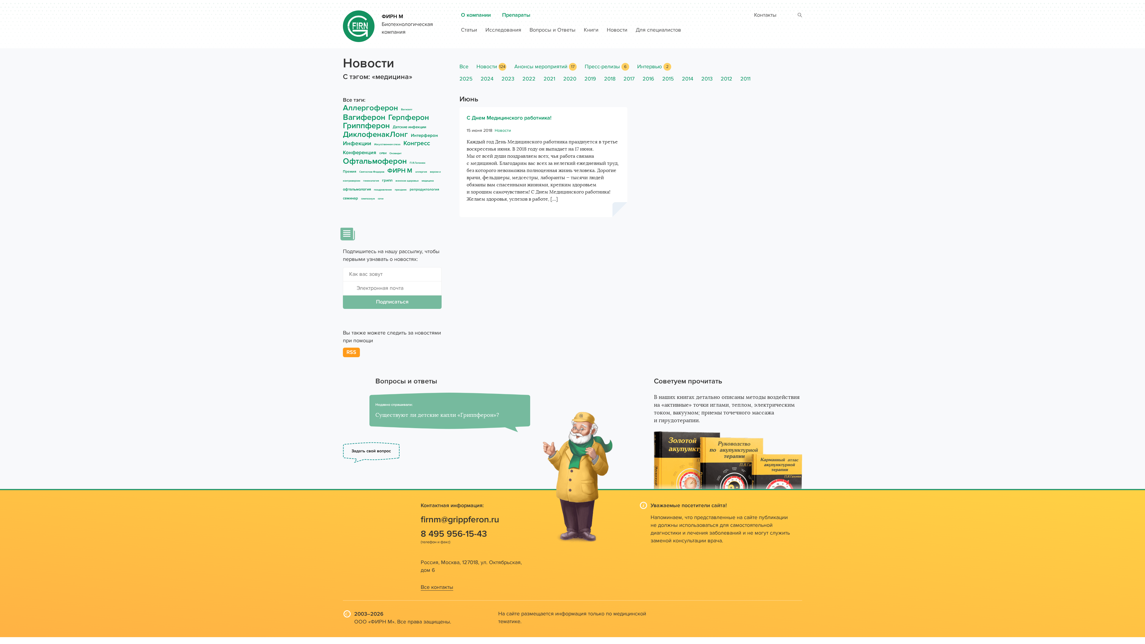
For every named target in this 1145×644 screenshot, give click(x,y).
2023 (508, 79)
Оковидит (395, 153)
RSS (351, 352)
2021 (549, 79)
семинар (350, 198)
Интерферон (424, 135)
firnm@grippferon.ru (460, 519)
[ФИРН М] (359, 24)
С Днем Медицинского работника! (509, 118)
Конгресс (416, 143)
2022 (529, 79)
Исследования (503, 30)
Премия (349, 171)
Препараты (516, 15)
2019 (590, 79)
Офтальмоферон (375, 161)
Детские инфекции (409, 127)
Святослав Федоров (371, 172)
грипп (387, 180)
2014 (687, 79)
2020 (569, 79)
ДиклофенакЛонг (375, 134)
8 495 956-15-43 (454, 534)
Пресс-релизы (602, 67)
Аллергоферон (370, 108)
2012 (726, 79)
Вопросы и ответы (406, 381)
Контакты (765, 15)
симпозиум (368, 198)
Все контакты (437, 587)
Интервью (649, 67)
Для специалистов (658, 30)
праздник (401, 189)
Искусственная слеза (387, 144)
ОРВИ (382, 153)
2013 (707, 79)
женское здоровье (407, 180)
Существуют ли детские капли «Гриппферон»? (437, 415)
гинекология (371, 180)
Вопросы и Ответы (552, 30)
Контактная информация (451, 505)
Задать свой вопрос (371, 450)
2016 (648, 79)
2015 (668, 79)
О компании (476, 15)
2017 (629, 79)
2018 (609, 79)
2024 (487, 79)
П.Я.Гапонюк (417, 163)
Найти (800, 15)
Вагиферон (364, 117)
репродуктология (424, 189)
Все (463, 67)
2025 (466, 79)
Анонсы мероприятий (540, 67)
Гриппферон (366, 126)
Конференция (359, 153)
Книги (591, 30)
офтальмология (357, 189)
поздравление (383, 189)
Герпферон (408, 117)
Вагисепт (406, 109)
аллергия (421, 172)
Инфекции (357, 143)
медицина (428, 180)
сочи (380, 198)
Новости (617, 30)
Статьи (469, 30)
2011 (745, 79)
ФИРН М (392, 16)
